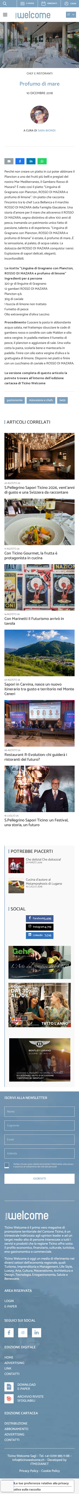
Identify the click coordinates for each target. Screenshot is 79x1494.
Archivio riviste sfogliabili (30, 1399)
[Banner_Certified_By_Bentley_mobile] (39, 1080)
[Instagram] (30, 926)
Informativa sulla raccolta (23, 1489)
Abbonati (52, 3)
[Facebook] (30, 917)
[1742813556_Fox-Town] (39, 1026)
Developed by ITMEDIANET (48, 1462)
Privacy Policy (28, 1471)
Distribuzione (16, 1423)
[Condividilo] (20, 161)
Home (8, 1357)
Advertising (14, 1363)
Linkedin (38, 935)
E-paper (28, 4)
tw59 (62, 400)
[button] (4, 3)
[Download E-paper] (10, 1386)
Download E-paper (26, 1387)
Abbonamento (16, 1429)
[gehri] (39, 978)
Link (7, 1368)
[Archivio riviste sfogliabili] (10, 1398)
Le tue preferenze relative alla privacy (41, 1483)
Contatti (11, 1374)
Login (9, 1301)
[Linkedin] (30, 934)
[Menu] (5, 14)
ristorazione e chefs (41, 400)
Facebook (38, 918)
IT (68, 14)
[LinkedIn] (36, 1332)
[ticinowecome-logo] (32, 14)
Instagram (38, 927)
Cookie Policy (50, 1471)
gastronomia (14, 400)
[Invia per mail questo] (9, 161)
